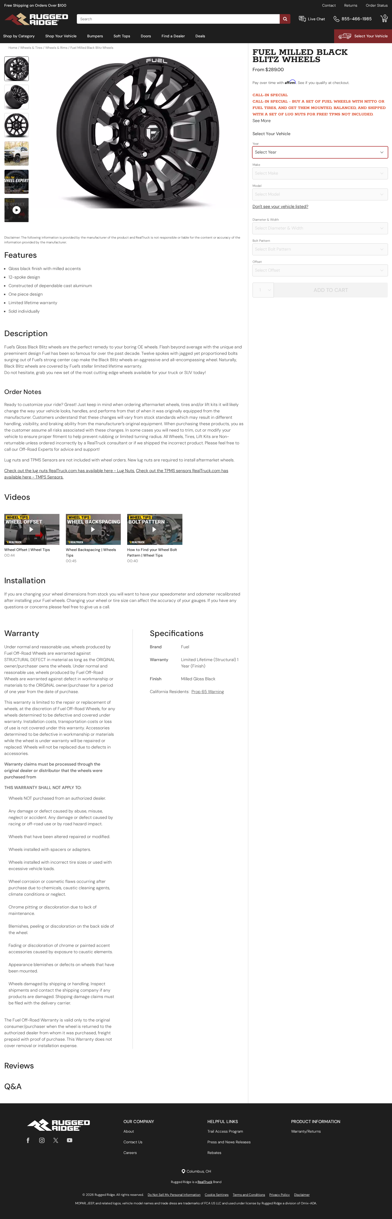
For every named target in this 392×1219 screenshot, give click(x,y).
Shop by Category (19, 36)
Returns (350, 5)
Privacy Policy (279, 1195)
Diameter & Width (266, 220)
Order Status (377, 5)
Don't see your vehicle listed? (280, 206)
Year (256, 144)
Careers (130, 1152)
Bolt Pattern (261, 241)
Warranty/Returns (306, 1131)
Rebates (214, 1152)
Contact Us (132, 1142)
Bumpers (95, 36)
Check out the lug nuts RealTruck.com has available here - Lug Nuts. (69, 470)
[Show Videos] (16, 210)
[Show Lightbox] (137, 132)
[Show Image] (16, 69)
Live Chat (316, 19)
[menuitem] (19, 36)
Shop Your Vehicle (61, 36)
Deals (200, 36)
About (128, 1131)
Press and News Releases (229, 1142)
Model (257, 186)
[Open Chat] (302, 19)
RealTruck (205, 1182)
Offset (257, 262)
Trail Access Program (225, 1131)
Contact (329, 5)
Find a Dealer (173, 36)
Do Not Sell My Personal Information (174, 1195)
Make (256, 165)
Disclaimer (302, 1195)
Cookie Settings (217, 1195)
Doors (146, 36)
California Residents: (187, 691)
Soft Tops (122, 36)
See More (262, 120)
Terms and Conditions (249, 1195)
